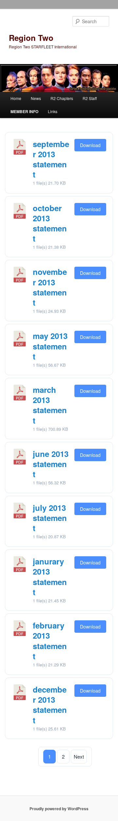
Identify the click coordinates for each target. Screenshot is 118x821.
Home (15, 98)
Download (90, 145)
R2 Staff (90, 98)
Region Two (31, 37)
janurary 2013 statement (50, 576)
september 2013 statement (51, 159)
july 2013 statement (50, 517)
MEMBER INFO (24, 111)
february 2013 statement (50, 641)
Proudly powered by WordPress (59, 809)
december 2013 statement (50, 705)
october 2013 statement (50, 223)
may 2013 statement (50, 345)
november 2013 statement (50, 287)
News (36, 98)
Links (52, 111)
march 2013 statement (50, 405)
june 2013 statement (51, 463)
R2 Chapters (61, 98)
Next (79, 756)
